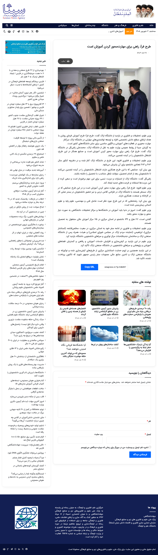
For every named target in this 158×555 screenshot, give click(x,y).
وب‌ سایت (98, 434)
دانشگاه (105, 25)
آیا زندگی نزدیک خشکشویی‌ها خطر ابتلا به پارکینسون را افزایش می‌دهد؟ (137, 347)
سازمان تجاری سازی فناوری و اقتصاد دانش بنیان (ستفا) (132, 522)
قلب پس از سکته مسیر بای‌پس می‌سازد (27, 396)
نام (149, 421)
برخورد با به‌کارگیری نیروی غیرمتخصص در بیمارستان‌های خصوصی (26, 226)
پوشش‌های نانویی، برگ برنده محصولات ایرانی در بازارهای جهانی (26, 218)
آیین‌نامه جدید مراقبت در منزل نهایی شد (27, 170)
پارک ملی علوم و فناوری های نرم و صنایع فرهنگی (135, 519)
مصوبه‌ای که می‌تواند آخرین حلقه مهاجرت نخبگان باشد (73, 350)
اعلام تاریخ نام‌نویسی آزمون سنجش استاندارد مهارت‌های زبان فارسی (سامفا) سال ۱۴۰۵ (27, 268)
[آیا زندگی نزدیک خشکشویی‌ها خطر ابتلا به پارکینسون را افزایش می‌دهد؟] (137, 334)
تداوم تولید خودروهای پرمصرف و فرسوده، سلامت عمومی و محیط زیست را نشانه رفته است (26, 429)
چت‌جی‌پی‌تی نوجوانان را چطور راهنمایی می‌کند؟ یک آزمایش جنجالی (26, 242)
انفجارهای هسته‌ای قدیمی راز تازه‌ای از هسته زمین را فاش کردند (73, 311)
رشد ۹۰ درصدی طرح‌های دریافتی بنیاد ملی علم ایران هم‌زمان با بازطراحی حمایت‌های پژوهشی (137, 313)
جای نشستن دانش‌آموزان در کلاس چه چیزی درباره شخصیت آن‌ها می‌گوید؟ (27, 419)
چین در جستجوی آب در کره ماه (30, 211)
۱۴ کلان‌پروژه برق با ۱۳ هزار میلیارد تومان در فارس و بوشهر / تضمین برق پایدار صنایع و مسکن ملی (25, 107)
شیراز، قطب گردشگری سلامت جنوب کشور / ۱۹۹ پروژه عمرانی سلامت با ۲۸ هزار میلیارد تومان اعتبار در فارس (26, 118)
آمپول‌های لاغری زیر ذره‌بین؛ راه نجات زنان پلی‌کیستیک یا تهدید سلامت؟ (93, 31)
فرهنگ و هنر (120, 25)
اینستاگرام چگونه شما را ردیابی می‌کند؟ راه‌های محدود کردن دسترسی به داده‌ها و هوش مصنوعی (26, 477)
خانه (151, 25)
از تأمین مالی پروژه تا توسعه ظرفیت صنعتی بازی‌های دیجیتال (28, 139)
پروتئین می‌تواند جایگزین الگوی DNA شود (26, 453)
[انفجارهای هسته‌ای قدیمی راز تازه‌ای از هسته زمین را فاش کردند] (72, 298)
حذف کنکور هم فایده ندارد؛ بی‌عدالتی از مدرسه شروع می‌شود (27, 163)
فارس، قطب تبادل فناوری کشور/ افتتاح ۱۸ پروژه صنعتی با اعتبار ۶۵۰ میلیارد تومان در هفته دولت (26, 130)
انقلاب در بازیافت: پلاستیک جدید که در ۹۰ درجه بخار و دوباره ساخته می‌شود (26, 200)
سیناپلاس (62, 25)
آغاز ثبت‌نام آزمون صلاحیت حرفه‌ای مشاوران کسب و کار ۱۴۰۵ (29, 192)
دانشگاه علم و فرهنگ (147, 526)
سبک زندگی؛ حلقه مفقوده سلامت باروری (26, 319)
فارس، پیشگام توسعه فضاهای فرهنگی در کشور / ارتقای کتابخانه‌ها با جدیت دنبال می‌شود (26, 85)
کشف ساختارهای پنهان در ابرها (104, 344)
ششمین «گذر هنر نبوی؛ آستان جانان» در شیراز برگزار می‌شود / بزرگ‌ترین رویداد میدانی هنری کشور (27, 96)
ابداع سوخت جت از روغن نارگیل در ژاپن (27, 207)
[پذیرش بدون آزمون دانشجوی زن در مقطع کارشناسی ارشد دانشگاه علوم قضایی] (104, 298)
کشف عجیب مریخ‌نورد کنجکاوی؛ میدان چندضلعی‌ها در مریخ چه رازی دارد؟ (27, 334)
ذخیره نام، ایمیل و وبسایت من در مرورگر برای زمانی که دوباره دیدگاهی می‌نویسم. (114, 447)
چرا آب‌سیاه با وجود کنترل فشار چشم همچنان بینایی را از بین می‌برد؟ (28, 459)
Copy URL (89, 267)
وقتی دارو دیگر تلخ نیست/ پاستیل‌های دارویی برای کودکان (27, 326)
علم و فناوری (137, 25)
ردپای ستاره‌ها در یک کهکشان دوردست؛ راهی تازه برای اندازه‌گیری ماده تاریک (27, 176)
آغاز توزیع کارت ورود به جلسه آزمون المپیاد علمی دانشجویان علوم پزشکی (28, 286)
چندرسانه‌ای (90, 25)
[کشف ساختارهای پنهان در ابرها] (104, 334)
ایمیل (148, 434)
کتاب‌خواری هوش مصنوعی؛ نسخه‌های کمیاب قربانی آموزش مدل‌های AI (27, 382)
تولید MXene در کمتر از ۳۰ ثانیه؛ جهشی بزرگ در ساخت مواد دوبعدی (27, 411)
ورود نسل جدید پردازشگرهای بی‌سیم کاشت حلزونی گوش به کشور (28, 184)
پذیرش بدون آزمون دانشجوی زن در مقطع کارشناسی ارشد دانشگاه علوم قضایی (105, 311)
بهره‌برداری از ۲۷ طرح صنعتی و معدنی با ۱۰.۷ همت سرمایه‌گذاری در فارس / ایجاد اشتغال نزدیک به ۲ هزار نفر (26, 73)
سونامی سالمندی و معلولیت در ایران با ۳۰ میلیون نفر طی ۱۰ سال (26, 342)
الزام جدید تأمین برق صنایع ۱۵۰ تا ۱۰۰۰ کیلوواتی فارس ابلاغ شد (27, 438)
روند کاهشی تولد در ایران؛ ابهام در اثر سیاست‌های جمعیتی (28, 234)
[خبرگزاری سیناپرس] (132, 11)
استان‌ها (75, 25)
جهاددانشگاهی (150, 516)
